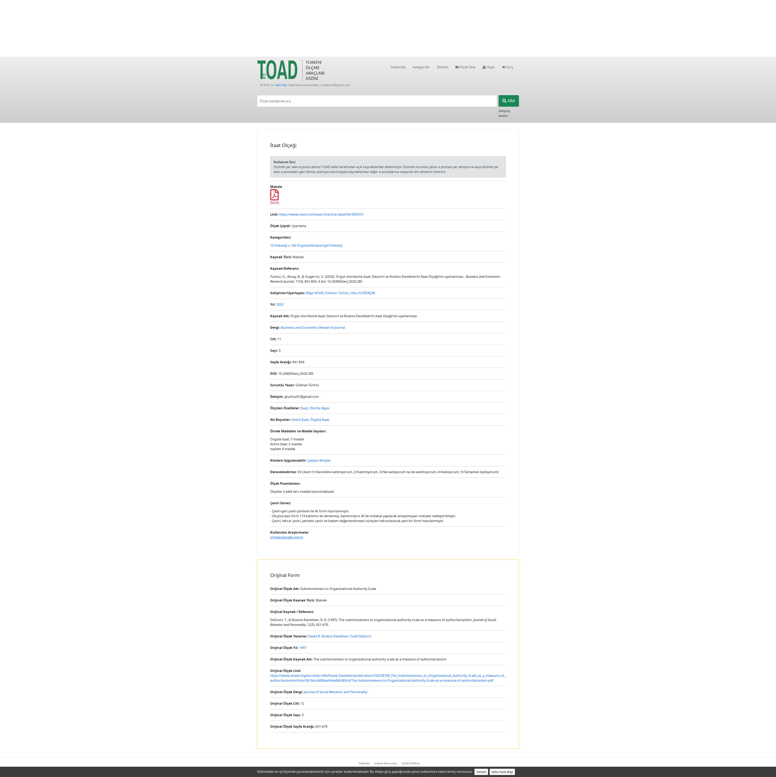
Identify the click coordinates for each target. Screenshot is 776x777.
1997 (302, 647)
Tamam (481, 772)
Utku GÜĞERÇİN (362, 293)
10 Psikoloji (278, 245)
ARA (510, 100)
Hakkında (364, 763)
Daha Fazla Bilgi (502, 772)
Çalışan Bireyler (319, 460)
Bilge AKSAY (315, 293)
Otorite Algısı (319, 408)
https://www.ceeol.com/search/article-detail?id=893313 (321, 214)
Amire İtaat (300, 419)
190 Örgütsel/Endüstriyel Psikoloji (316, 245)
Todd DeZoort (360, 636)
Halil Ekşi (281, 85)
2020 (279, 304)
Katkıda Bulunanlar (385, 763)
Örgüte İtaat (319, 419)
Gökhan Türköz (337, 293)
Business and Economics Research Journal (313, 327)
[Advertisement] (388, 28)
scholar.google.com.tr (286, 537)
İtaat (304, 408)
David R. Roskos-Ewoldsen (328, 636)
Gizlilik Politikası (411, 763)
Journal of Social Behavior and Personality (335, 692)
